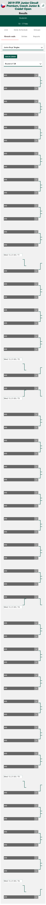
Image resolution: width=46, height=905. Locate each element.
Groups (37, 30)
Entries (24, 36)
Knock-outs (9, 36)
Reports (36, 36)
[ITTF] (43, 7)
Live (6, 30)
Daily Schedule (21, 30)
